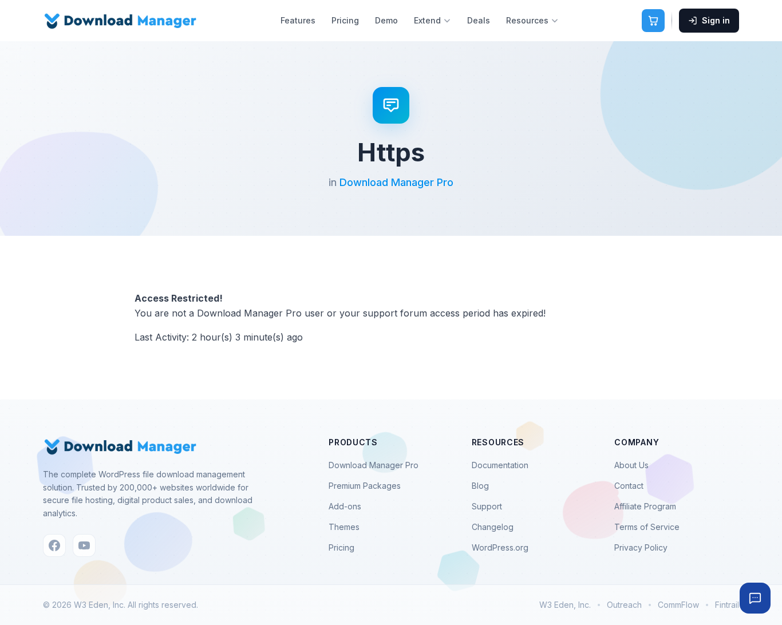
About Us (631, 465)
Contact (628, 485)
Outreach (624, 605)
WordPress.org (500, 547)
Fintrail (727, 605)
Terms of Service (647, 527)
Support (487, 506)
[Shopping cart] (653, 20)
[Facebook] (54, 545)
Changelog (493, 527)
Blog (480, 485)
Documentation (500, 465)
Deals (478, 20)
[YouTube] (84, 545)
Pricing (345, 20)
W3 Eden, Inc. (565, 605)
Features (298, 20)
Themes (344, 527)
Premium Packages (365, 485)
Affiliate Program (645, 506)
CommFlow (678, 605)
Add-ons (345, 506)
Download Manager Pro (396, 182)
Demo (386, 20)
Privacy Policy (641, 547)
